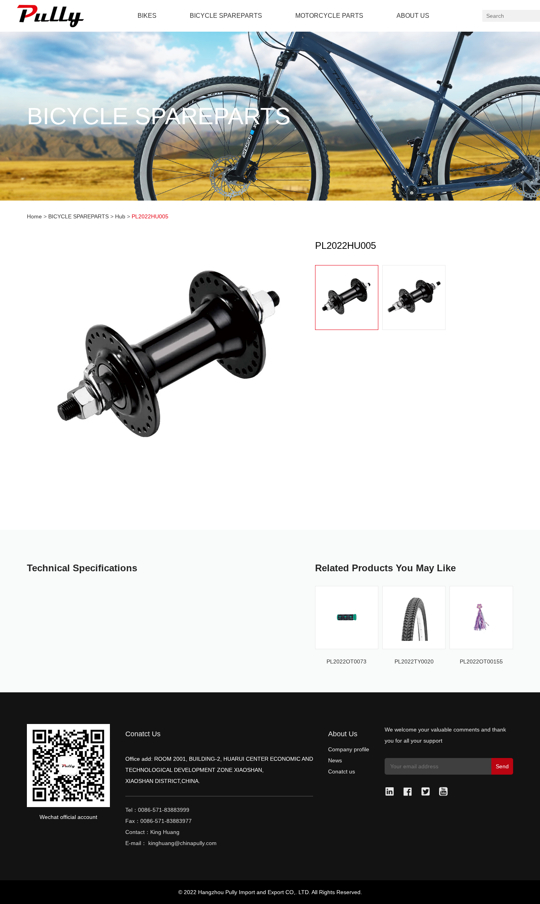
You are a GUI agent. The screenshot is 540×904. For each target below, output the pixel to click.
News (335, 760)
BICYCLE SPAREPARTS (226, 15)
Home (34, 216)
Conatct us (341, 771)
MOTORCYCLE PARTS (329, 15)
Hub (120, 216)
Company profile (348, 749)
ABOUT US (413, 15)
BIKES (147, 15)
